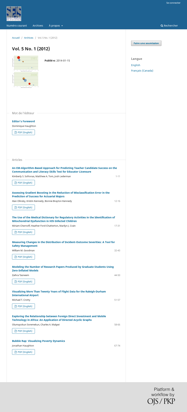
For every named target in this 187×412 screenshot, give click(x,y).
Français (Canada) (142, 70)
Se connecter (173, 2)
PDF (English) (24, 132)
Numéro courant (17, 25)
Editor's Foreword (23, 121)
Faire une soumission (146, 43)
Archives (38, 25)
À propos (55, 25)
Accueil (16, 37)
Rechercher (170, 25)
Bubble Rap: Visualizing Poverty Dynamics (38, 341)
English (135, 65)
